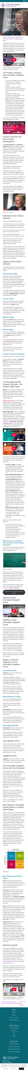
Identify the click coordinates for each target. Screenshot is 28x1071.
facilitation (13, 959)
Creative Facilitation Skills (14, 1049)
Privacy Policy (6, 1060)
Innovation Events (14, 1044)
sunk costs (5, 941)
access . (18, 650)
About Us (14, 1012)
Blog (9, 37)
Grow (21, 37)
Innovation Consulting (14, 1046)
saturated (10, 341)
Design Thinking (15, 37)
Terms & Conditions (7, 1062)
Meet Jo (14, 1015)
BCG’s (5, 819)
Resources (14, 1030)
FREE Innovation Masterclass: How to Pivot (14, 592)
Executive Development (14, 1051)
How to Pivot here (14, 588)
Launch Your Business (14, 39)
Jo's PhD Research (14, 1020)
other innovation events (15, 961)
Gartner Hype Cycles (8, 400)
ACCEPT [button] (21, 1068)
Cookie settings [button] (13, 1068)
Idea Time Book (14, 1028)
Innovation (5, 39)
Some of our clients (14, 1017)
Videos (14, 1035)
